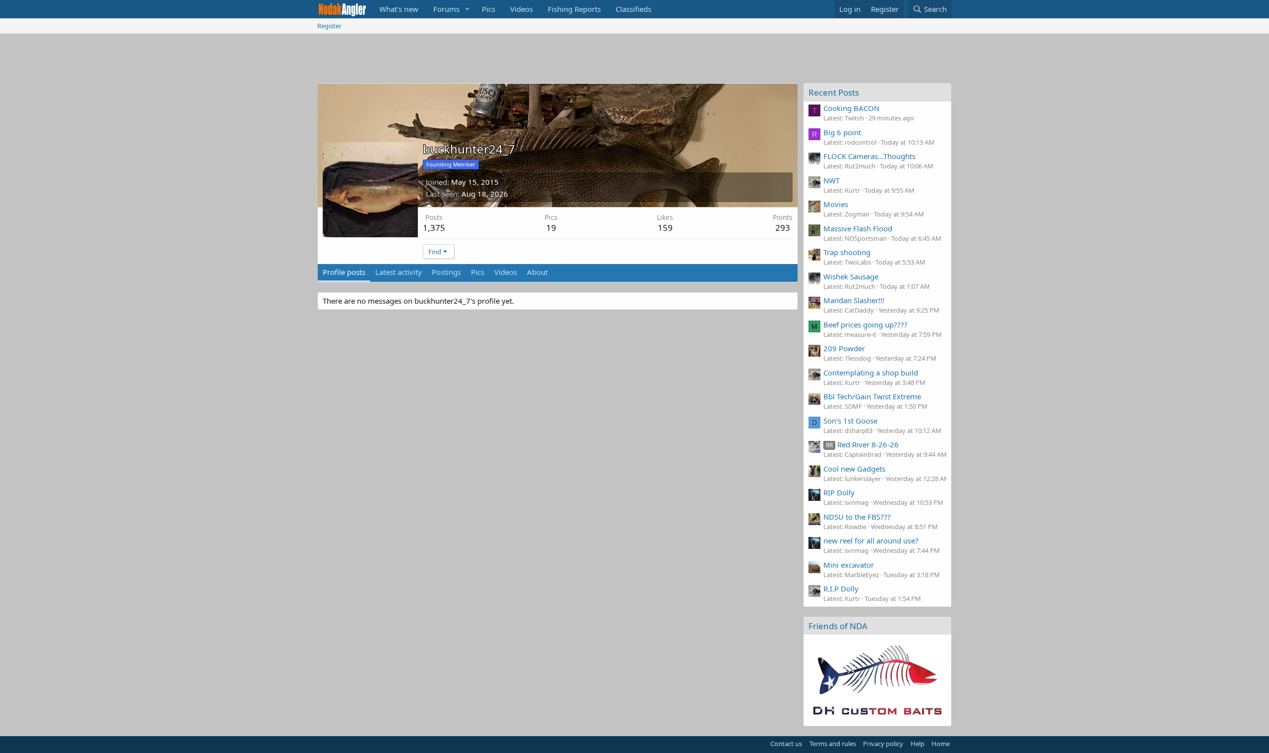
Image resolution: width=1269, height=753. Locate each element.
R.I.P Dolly (841, 588)
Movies (835, 204)
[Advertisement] (634, 61)
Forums (446, 9)
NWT (831, 180)
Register (329, 25)
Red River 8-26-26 (862, 444)
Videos (521, 9)
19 (551, 227)
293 (782, 227)
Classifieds (633, 9)
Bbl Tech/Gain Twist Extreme (872, 396)
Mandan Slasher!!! (853, 300)
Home (940, 743)
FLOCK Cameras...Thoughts (869, 156)
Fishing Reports (574, 9)
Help (917, 743)
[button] (467, 9)
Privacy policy (883, 743)
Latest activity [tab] (398, 272)
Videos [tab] (505, 272)
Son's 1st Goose (850, 421)
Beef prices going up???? (865, 324)
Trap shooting (846, 252)
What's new (398, 9)
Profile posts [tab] (344, 272)
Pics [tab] (477, 272)
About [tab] (537, 272)
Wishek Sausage (850, 276)
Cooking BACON (851, 108)
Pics (488, 9)
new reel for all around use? (871, 540)
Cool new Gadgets (854, 469)
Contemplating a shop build (870, 372)
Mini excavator (848, 565)
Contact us (786, 743)
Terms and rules (832, 743)
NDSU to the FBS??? (857, 517)
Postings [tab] (446, 272)
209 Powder (844, 348)
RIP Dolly (839, 492)
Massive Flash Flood (857, 228)
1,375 (434, 227)
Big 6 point (842, 132)
